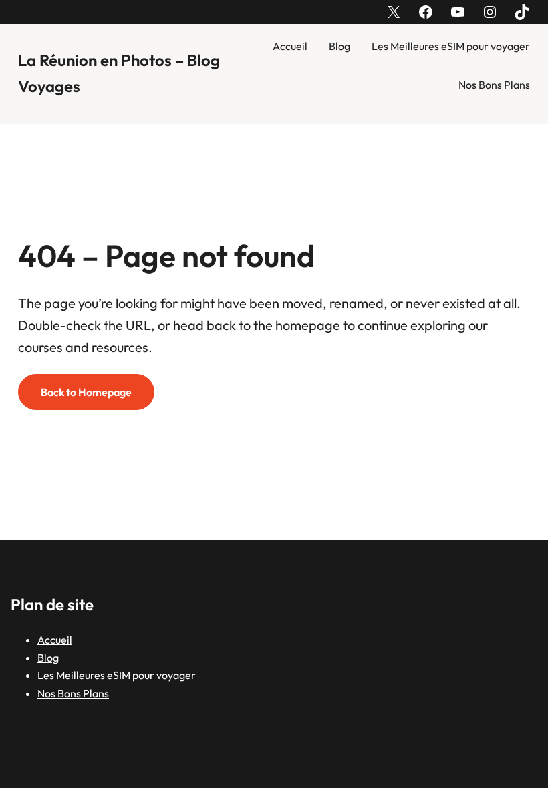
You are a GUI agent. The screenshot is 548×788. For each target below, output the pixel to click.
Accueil (290, 46)
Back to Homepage (86, 392)
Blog (339, 46)
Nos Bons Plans (494, 84)
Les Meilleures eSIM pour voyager (451, 46)
